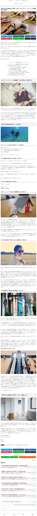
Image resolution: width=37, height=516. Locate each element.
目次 (17, 62)
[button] (34, 248)
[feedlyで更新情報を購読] (9, 457)
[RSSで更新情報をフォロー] (27, 457)
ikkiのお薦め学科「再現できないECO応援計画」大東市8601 (19, 72)
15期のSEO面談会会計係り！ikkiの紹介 (14, 65)
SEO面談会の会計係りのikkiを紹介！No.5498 (17, 68)
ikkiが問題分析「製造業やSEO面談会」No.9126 (16, 73)
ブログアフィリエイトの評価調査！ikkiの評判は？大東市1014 (18, 64)
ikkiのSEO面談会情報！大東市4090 (15, 69)
